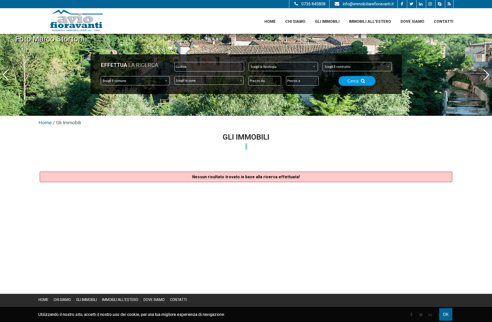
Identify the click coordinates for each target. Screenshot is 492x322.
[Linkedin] (420, 4)
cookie (133, 314)
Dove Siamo (412, 21)
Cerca (353, 81)
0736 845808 (313, 4)
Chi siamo (295, 21)
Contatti (443, 21)
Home (270, 21)
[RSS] (449, 4)
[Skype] (439, 4)
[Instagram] (430, 4)
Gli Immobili (327, 21)
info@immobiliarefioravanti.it (368, 4)
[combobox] (283, 66)
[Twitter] (411, 4)
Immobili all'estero (370, 21)
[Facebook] (401, 4)
